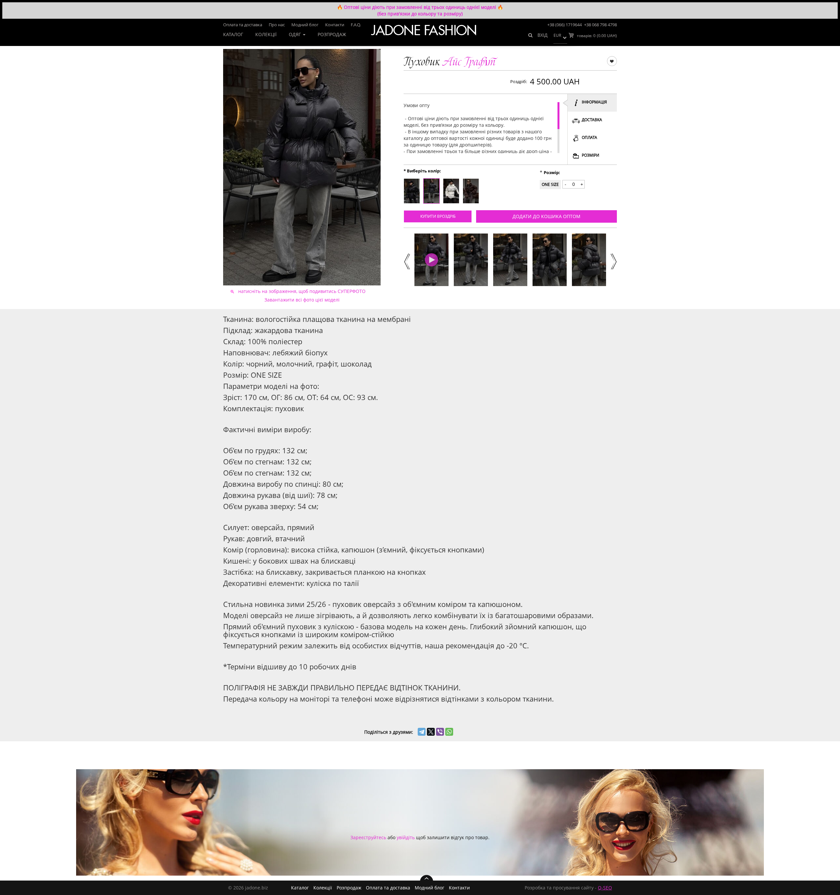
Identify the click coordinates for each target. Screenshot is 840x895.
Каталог (233, 34)
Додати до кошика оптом (546, 216)
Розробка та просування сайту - (568, 887)
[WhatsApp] (449, 732)
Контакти (334, 25)
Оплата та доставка (242, 25)
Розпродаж (332, 34)
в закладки (612, 61)
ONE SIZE (550, 184)
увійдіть (406, 837)
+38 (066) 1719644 (564, 25)
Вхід (542, 35)
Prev (406, 260)
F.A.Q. (356, 25)
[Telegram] (422, 732)
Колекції (266, 34)
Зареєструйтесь (368, 837)
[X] (431, 732)
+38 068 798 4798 (600, 25)
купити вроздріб (437, 216)
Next (613, 260)
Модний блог (305, 25)
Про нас (277, 25)
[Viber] (440, 732)
